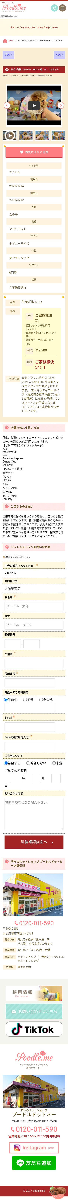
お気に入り (57, 1196)
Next (60, 105)
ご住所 (8, 654)
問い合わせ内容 (14, 793)
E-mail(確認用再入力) (17, 737)
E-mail (8, 718)
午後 (29, 699)
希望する (14, 763)
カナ (7, 616)
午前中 (12, 699)
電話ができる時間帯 (16, 692)
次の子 (59, 55)
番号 (12, 634)
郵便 (7, 634)
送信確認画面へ (34, 842)
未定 (58, 763)
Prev (7, 105)
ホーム (10, 41)
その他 (47, 699)
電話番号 (10, 674)
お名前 (8, 597)
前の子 (8, 55)
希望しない (37, 763)
